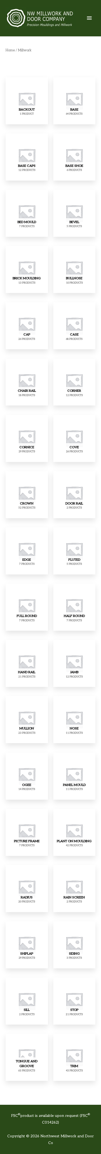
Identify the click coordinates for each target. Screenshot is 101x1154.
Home (10, 50)
